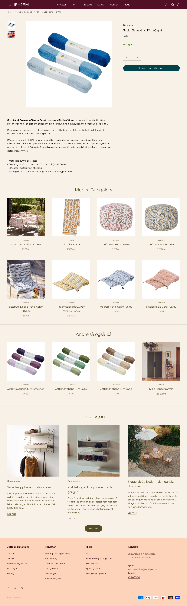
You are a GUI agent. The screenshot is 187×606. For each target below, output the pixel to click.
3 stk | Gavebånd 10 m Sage (71, 388)
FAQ (88, 553)
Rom (74, 4)
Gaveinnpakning (24, 12)
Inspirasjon (12, 568)
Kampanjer (50, 573)
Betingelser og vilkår (96, 573)
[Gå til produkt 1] (11, 25)
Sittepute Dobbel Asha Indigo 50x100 (26, 309)
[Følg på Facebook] (8, 588)
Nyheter (61, 4)
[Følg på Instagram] (15, 588)
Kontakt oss (92, 563)
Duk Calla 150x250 (71, 244)
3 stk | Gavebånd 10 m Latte (116, 388)
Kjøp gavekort (51, 568)
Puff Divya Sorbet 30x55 (116, 244)
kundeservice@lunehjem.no (143, 569)
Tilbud (126, 4)
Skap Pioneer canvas (161, 388)
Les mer (11, 513)
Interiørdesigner (52, 578)
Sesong (10, 573)
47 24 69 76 (134, 577)
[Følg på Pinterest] (22, 588)
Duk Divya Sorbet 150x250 (26, 244)
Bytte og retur (93, 568)
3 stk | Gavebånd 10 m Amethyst (25, 388)
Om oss (10, 558)
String (100, 4)
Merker (114, 4)
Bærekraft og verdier (17, 563)
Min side (11, 553)
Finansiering (50, 558)
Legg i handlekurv (151, 68)
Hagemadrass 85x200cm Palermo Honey (71, 309)
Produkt (87, 4)
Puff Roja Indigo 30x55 (161, 244)
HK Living (161, 384)
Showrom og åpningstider (99, 558)
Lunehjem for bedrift (55, 563)
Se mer (93, 528)
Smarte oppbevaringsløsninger (29, 487)
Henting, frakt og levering (57, 553)
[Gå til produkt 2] (11, 35)
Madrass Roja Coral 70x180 (161, 306)
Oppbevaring (13, 481)
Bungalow (128, 25)
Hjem (10, 12)
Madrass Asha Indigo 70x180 (116, 306)
